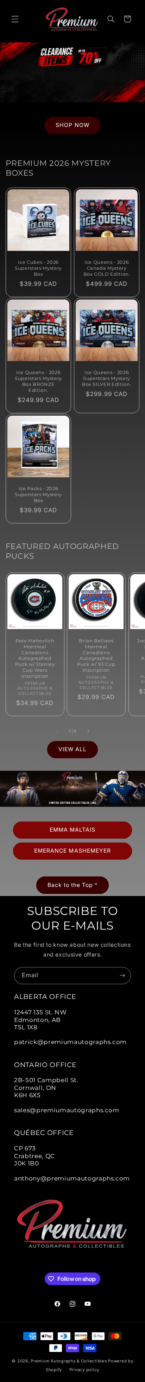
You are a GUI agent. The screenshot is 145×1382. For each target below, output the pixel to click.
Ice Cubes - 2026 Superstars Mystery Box (38, 268)
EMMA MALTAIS (73, 830)
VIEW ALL (72, 749)
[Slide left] (56, 731)
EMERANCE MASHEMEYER (72, 850)
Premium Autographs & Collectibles (69, 1361)
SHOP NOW (72, 125)
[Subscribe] (122, 975)
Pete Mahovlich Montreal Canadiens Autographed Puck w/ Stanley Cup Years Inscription (35, 658)
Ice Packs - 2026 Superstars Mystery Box (38, 494)
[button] (15, 19)
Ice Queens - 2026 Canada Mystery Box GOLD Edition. (106, 268)
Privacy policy (84, 1369)
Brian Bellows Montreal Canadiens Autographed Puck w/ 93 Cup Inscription (96, 655)
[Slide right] (88, 731)
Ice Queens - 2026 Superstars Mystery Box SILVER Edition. (107, 378)
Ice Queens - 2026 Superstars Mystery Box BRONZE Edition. (38, 381)
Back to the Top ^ (73, 885)
